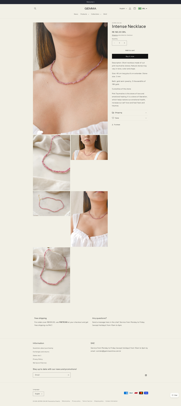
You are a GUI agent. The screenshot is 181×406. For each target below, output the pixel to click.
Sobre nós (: (37, 355)
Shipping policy (99, 401)
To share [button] (117, 124)
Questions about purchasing (43, 348)
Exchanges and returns (41, 352)
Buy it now (130, 56)
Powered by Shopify (54, 401)
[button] (35, 8)
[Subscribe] (68, 375)
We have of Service (40, 363)
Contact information (111, 401)
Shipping (115, 35)
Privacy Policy (38, 359)
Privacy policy (76, 401)
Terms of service (87, 401)
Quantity (115, 39)
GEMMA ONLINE (43, 401)
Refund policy (66, 401)
